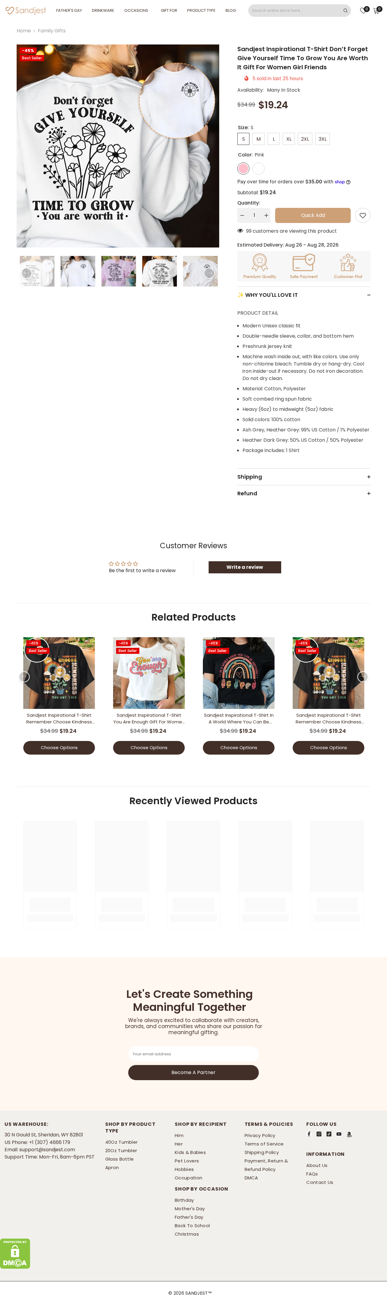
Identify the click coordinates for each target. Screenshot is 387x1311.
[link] (50, 905)
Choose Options (59, 747)
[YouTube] (339, 1134)
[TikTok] (329, 1134)
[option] (118, 145)
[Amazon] (349, 1134)
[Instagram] (319, 1134)
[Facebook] (309, 1134)
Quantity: (248, 202)
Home (24, 30)
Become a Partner (193, 1072)
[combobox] (294, 11)
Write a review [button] (244, 567)
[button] (26, 273)
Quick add (313, 215)
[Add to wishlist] (362, 215)
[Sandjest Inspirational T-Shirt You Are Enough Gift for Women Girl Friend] (149, 673)
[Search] (299, 10)
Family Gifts (52, 30)
